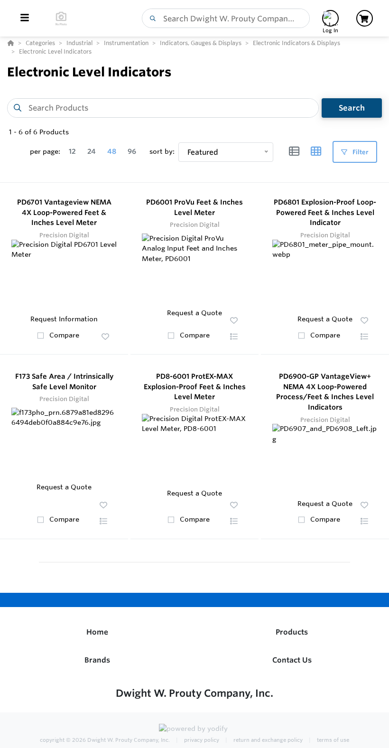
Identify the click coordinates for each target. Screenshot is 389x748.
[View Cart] (364, 18)
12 (72, 151)
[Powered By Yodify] (194, 730)
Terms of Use (332, 740)
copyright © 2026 (105, 740)
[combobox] (225, 18)
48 (111, 151)
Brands (97, 659)
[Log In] (330, 18)
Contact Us (292, 659)
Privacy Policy (201, 740)
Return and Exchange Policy (267, 740)
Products (292, 631)
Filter (360, 152)
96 (132, 151)
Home (97, 631)
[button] (105, 336)
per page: (45, 151)
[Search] (150, 18)
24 (91, 151)
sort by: (162, 151)
